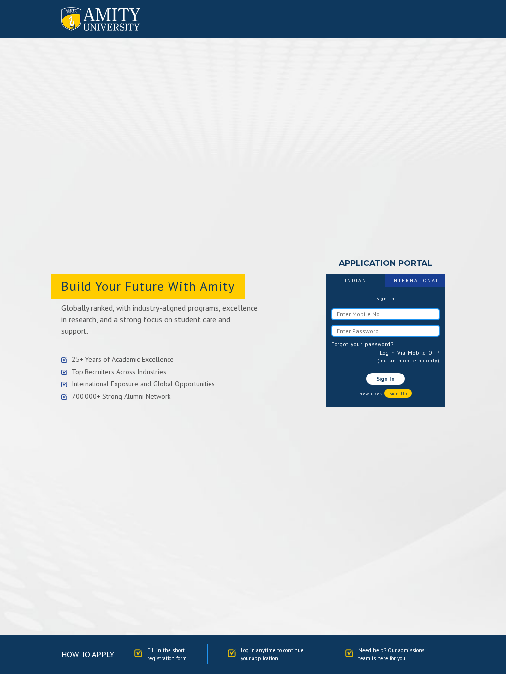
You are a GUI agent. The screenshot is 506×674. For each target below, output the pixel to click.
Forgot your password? (362, 344)
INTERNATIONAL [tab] (415, 280)
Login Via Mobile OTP (410, 352)
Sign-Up (398, 393)
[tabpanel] (385, 347)
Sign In (385, 378)
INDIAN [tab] (356, 280)
